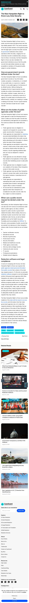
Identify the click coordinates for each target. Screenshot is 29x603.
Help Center (4, 563)
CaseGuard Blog (5, 568)
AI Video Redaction (5, 517)
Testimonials (4, 546)
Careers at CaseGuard (6, 549)
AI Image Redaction (5, 525)
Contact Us (3, 556)
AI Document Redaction (6, 522)
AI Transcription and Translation (8, 527)
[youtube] (12, 582)
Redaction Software (19, 332)
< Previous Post (5, 336)
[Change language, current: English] (24, 9)
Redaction (10, 327)
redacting (25, 134)
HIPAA (22, 221)
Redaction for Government (7, 332)
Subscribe (21, 510)
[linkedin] (9, 582)
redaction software (6, 274)
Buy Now (3, 551)
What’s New (4, 575)
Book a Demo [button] (21, 13)
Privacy (4, 327)
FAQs (2, 565)
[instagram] (15, 582)
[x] (5, 582)
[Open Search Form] (21, 9)
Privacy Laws (10, 330)
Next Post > (25, 336)
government (6, 51)
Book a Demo (4, 554)
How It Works (4, 538)
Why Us (3, 544)
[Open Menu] (27, 9)
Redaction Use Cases (6, 573)
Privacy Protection (19, 330)
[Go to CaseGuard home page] (6, 9)
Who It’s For (4, 541)
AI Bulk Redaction (5, 530)
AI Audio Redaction (5, 520)
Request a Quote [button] (9, 13)
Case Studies (4, 570)
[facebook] (2, 582)
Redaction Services (5, 532)
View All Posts (5, 339)
